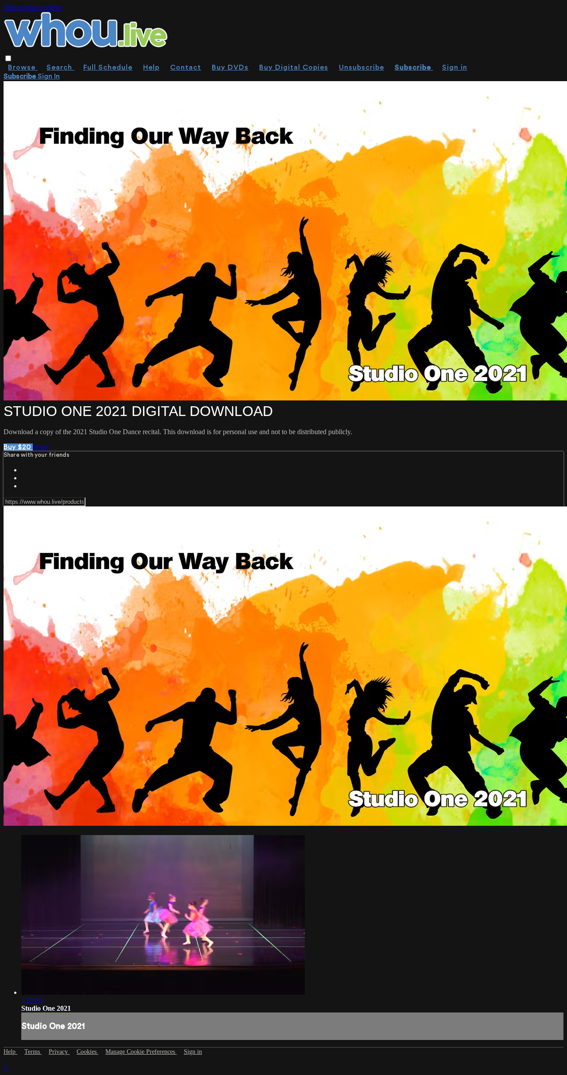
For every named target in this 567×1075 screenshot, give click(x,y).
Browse (23, 67)
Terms (33, 1051)
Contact (185, 67)
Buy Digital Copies (293, 67)
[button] (8, 58)
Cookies (87, 1051)
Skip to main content (32, 7)
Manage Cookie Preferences (141, 1051)
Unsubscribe (361, 67)
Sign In (49, 76)
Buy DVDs (230, 67)
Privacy (59, 1051)
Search (60, 67)
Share (41, 447)
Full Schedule (107, 67)
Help (151, 67)
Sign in (454, 67)
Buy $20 (18, 447)
